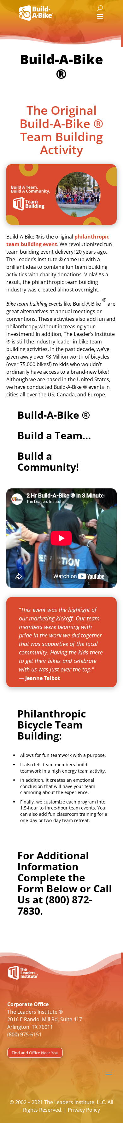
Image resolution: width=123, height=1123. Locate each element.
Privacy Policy (84, 1109)
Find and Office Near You (35, 1053)
